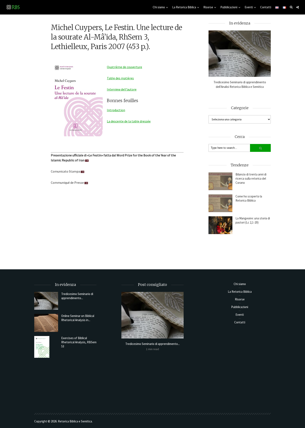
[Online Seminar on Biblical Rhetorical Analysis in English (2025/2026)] (46, 323)
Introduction (116, 110)
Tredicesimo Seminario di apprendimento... (77, 296)
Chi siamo (159, 7)
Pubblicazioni (228, 7)
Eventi (249, 7)
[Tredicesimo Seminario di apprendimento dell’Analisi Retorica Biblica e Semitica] (240, 53)
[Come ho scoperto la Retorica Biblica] (220, 203)
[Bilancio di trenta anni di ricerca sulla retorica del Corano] (220, 181)
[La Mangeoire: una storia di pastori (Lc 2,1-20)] (220, 225)
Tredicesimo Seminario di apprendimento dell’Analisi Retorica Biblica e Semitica (240, 84)
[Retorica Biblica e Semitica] (13, 7)
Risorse (208, 7)
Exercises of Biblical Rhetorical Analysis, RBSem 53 (78, 342)
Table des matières (120, 78)
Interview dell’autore (122, 89)
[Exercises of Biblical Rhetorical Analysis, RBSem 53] (46, 347)
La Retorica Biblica (184, 7)
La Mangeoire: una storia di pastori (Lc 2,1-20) (252, 220)
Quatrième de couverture (124, 67)
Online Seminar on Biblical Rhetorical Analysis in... (77, 318)
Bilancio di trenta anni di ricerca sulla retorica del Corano (250, 178)
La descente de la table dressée (129, 121)
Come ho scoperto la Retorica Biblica (248, 198)
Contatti (265, 7)
